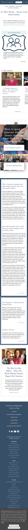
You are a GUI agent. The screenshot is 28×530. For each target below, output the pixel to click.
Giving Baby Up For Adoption (14, 445)
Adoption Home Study (14, 470)
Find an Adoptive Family (14, 447)
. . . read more (22, 61)
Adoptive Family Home (14, 462)
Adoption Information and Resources (14, 482)
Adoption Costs (13, 464)
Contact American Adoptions (14, 414)
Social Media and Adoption (14, 505)
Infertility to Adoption (14, 472)
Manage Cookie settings (14, 527)
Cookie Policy (14, 423)
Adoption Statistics (13, 499)
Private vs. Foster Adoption (14, 495)
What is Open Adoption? (14, 474)
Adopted (14, 485)
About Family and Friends (13, 455)
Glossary (14, 503)
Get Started (18, 2)
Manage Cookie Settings (14, 426)
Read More (21, 293)
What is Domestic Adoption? (14, 466)
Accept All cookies (14, 525)
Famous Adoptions (14, 501)
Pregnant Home (13, 443)
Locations (14, 411)
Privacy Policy (14, 420)
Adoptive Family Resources (14, 476)
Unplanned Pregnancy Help (14, 449)
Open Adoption (14, 457)
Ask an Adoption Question (13, 148)
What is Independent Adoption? (14, 497)
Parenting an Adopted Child (14, 489)
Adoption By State (14, 487)
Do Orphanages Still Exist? (14, 507)
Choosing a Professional (13, 468)
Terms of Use (14, 417)
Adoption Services (14, 493)
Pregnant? (11, 6)
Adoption (14, 484)
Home (6, 6)
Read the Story (13, 392)
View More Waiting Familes (14, 165)
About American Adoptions (14, 491)
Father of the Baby (14, 451)
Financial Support (14, 453)
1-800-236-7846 (14, 408)
